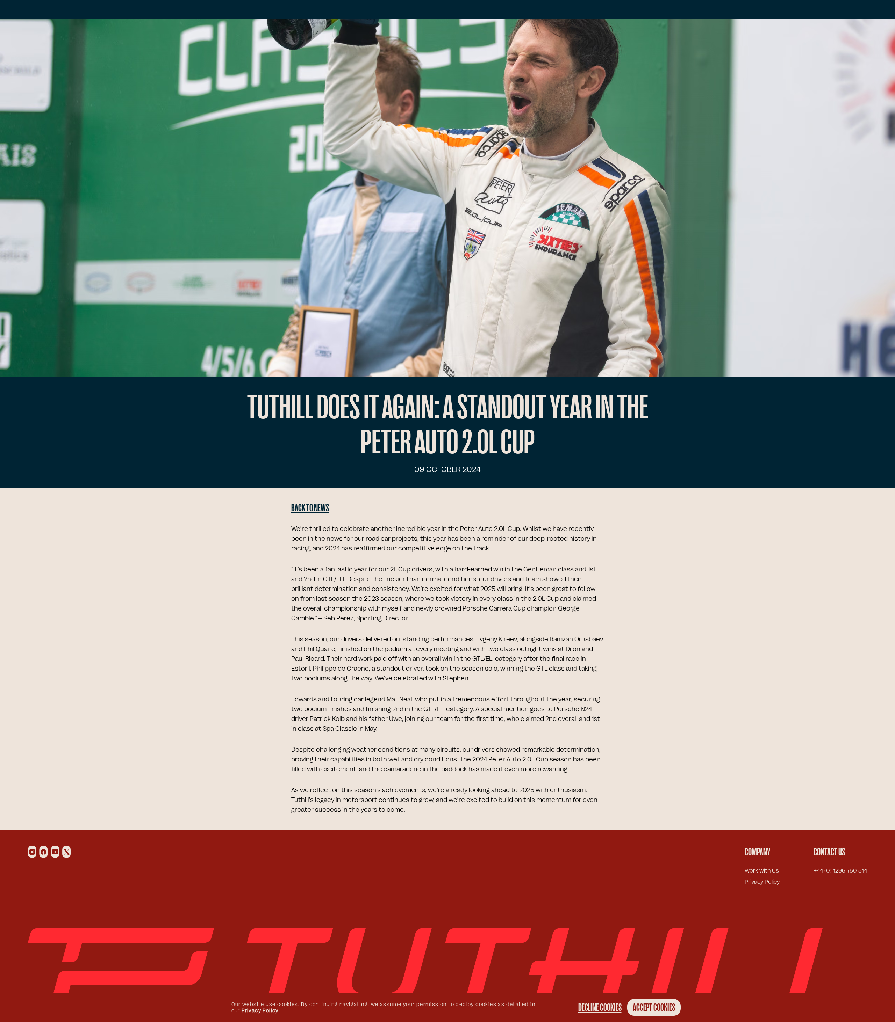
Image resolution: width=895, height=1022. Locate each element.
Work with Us (762, 871)
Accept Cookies (654, 1007)
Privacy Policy (762, 882)
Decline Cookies (600, 1007)
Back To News (310, 508)
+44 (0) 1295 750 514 (840, 871)
